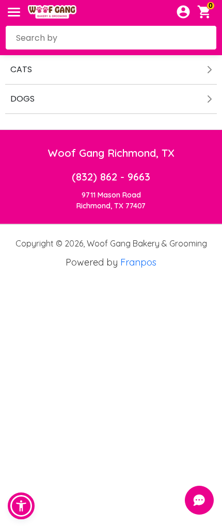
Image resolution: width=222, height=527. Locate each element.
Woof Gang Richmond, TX (111, 152)
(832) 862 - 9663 (111, 176)
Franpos (138, 262)
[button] (21, 506)
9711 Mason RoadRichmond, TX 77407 (111, 200)
